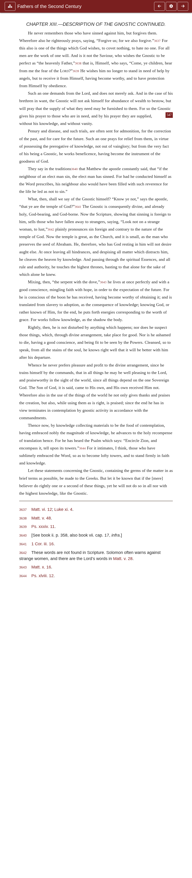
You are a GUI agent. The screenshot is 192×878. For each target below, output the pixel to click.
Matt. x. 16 (41, 566)
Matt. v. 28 (123, 558)
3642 (51, 229)
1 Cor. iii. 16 (42, 543)
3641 (78, 207)
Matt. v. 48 (41, 518)
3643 (103, 282)
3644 (82, 448)
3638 (78, 63)
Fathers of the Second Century (49, 6)
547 (169, 115)
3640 (74, 169)
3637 (157, 41)
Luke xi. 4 (63, 509)
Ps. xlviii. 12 (42, 575)
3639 (76, 71)
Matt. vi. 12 (41, 509)
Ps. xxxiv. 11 (43, 526)
